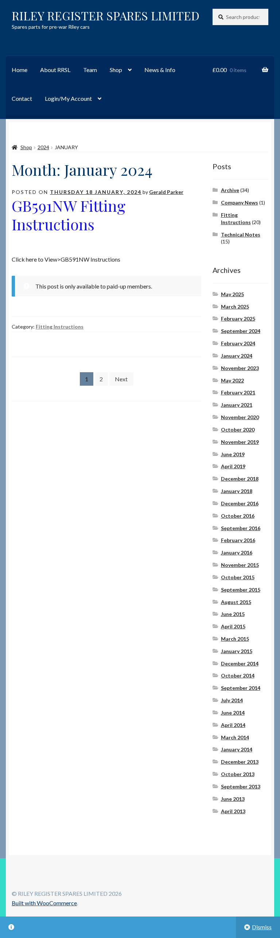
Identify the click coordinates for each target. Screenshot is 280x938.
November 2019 (240, 442)
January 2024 (236, 356)
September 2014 (240, 688)
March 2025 (235, 306)
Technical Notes (240, 234)
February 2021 (238, 392)
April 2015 (233, 626)
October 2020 (237, 429)
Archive (230, 190)
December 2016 (239, 503)
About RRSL (55, 69)
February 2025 (238, 318)
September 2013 (240, 786)
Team (90, 69)
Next (121, 378)
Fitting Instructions (59, 326)
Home (19, 69)
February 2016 (238, 540)
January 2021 (236, 405)
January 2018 (236, 491)
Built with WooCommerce (44, 902)
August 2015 (236, 602)
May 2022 (232, 380)
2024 (43, 147)
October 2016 (237, 516)
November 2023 (240, 368)
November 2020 (240, 417)
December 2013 (239, 762)
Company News (239, 202)
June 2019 (233, 454)
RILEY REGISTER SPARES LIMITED (105, 15)
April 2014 (233, 725)
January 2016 (236, 552)
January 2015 (236, 651)
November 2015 (240, 565)
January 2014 (236, 749)
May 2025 (232, 294)
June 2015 (233, 614)
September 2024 (240, 331)
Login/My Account (68, 98)
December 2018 (239, 479)
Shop (116, 69)
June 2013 (233, 799)
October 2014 (237, 675)
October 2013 (237, 774)
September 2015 (240, 590)
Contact (22, 98)
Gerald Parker (166, 192)
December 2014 (239, 663)
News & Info (159, 69)
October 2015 (237, 577)
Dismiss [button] (262, 926)
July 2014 (232, 700)
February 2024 (238, 343)
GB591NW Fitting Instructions (68, 214)
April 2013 (233, 811)
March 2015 (235, 639)
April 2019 (233, 466)
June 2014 (233, 713)
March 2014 (235, 737)
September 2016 (240, 528)
